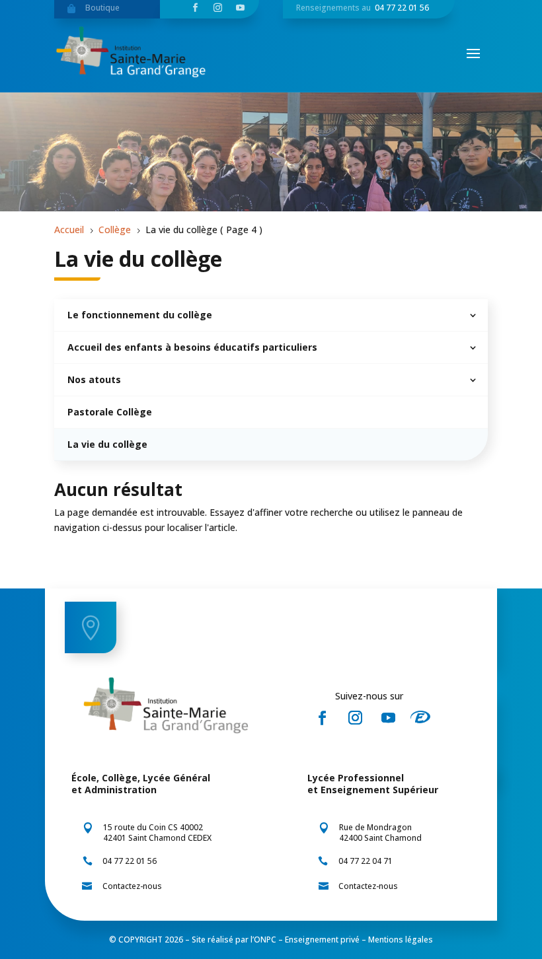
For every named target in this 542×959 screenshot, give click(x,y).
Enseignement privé (322, 939)
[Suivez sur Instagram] (355, 718)
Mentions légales (400, 939)
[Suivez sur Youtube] (388, 718)
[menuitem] (271, 315)
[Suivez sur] (424, 718)
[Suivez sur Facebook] (322, 718)
